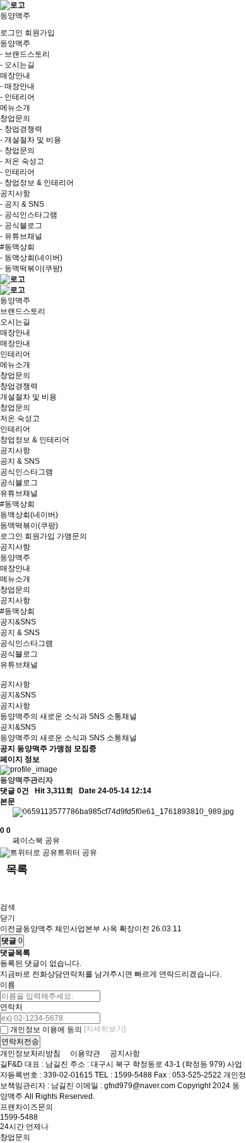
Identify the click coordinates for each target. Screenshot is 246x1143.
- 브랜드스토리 (25, 54)
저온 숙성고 (20, 418)
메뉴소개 (15, 107)
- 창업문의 (17, 150)
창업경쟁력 (19, 386)
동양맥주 (15, 300)
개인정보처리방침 (30, 1053)
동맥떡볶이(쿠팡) (29, 525)
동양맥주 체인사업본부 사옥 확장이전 (86, 928)
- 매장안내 (17, 86)
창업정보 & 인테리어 (34, 439)
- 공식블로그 (21, 225)
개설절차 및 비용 (28, 397)
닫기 (7, 918)
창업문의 (15, 375)
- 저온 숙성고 (22, 161)
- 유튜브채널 (21, 236)
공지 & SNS (20, 461)
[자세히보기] (105, 1029)
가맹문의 (72, 536)
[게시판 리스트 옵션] (6, 891)
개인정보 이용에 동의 (45, 1029)
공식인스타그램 (26, 472)
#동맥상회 (17, 504)
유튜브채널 (19, 493)
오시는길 (15, 322)
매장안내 (15, 332)
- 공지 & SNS (22, 204)
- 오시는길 (17, 64)
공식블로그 (19, 482)
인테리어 (15, 354)
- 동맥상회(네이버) (31, 257)
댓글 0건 (14, 790)
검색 (7, 907)
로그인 (11, 32)
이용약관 (85, 1053)
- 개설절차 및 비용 (30, 139)
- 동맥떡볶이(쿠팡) (31, 268)
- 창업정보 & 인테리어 (37, 182)
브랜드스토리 (22, 311)
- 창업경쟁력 (21, 129)
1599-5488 (19, 1117)
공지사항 (15, 450)
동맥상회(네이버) (29, 514)
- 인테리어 (17, 97)
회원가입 (40, 32)
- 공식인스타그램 (28, 214)
